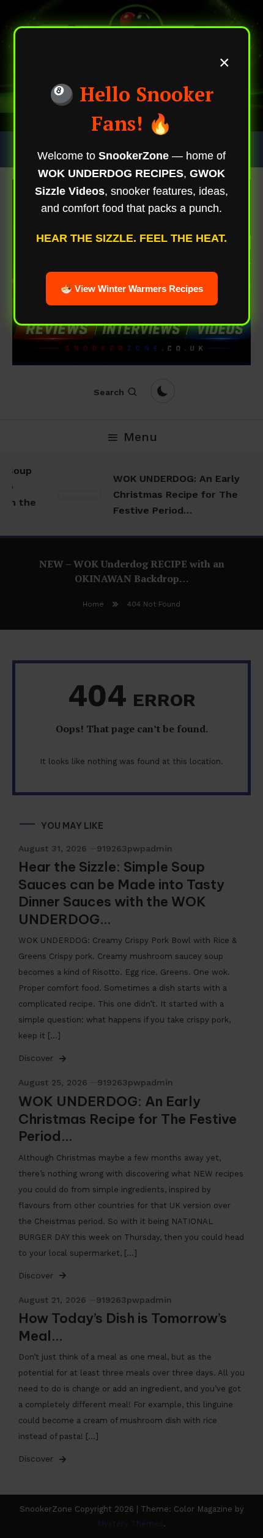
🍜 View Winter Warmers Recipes (132, 288)
